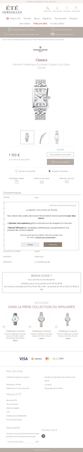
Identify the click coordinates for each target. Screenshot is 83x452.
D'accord (53, 244)
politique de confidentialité (45, 237)
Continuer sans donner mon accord (62, 205)
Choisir (30, 244)
